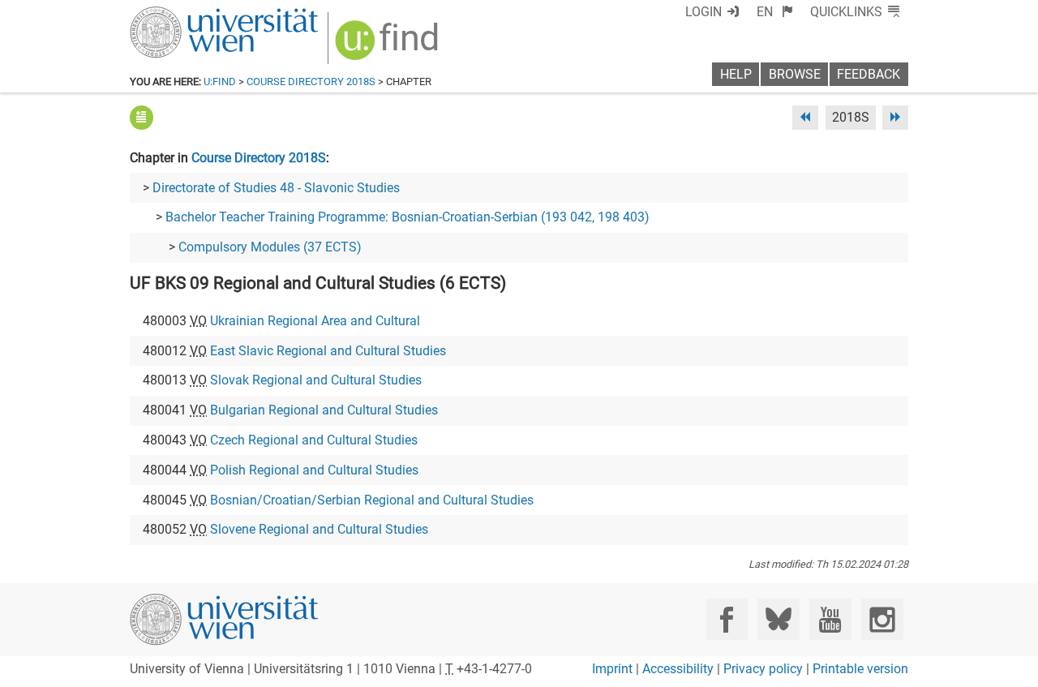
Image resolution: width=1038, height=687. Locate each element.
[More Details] (141, 117)
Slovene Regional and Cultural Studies (319, 529)
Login (703, 11)
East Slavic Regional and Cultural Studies (328, 351)
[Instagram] (882, 619)
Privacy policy (763, 668)
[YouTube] (830, 619)
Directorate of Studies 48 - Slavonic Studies (276, 187)
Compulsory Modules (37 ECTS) (270, 247)
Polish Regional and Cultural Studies (314, 470)
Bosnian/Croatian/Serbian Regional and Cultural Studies (372, 500)
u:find (220, 81)
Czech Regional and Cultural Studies (314, 440)
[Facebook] (727, 619)
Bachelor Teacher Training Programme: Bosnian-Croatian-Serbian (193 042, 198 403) (407, 217)
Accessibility (678, 668)
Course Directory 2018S (311, 81)
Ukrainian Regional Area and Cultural (315, 320)
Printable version (860, 668)
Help (736, 74)
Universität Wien (186, 14)
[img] (389, 46)
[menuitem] (774, 12)
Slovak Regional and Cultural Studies (316, 380)
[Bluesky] (778, 619)
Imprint (612, 668)
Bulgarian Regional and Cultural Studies (324, 410)
